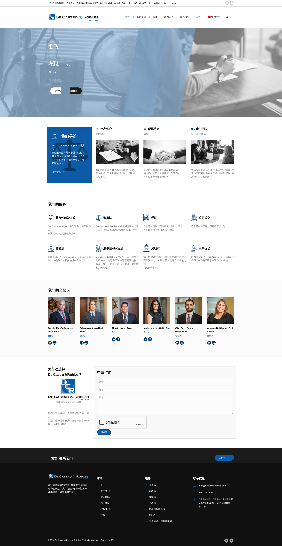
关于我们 (105, 491)
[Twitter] (227, 3)
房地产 (152, 515)
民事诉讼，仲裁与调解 (160, 521)
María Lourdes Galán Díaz (156, 328)
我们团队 (201, 129)
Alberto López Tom (122, 328)
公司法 (152, 497)
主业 (103, 485)
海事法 (152, 485)
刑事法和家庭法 (157, 509)
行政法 (152, 491)
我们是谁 (69, 136)
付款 (103, 515)
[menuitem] (214, 17)
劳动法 (152, 503)
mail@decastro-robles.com (165, 3)
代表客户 (106, 129)
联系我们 (105, 509)
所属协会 (153, 129)
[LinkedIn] (231, 3)
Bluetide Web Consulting (99, 540)
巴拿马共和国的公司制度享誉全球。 (209, 226)
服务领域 (105, 497)
